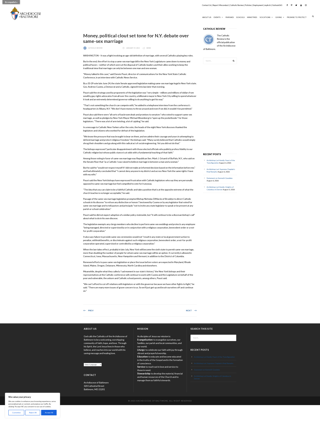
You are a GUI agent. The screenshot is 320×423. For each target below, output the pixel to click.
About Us (206, 17)
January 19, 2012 (133, 48)
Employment (258, 5)
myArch (267, 5)
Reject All (32, 412)
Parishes (230, 17)
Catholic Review (237, 5)
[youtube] (301, 5)
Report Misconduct (221, 5)
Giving (278, 17)
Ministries (252, 17)
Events (217, 17)
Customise (16, 412)
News (148, 48)
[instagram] (306, 5)
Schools (240, 17)
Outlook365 (277, 5)
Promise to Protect (296, 17)
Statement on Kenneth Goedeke (219, 178)
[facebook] (287, 5)
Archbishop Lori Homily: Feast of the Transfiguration (214, 357)
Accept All (49, 412)
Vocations (265, 17)
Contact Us (206, 5)
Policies (248, 5)
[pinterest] (291, 5)
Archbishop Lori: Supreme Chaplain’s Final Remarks (213, 363)
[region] (32, 405)
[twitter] (296, 5)
